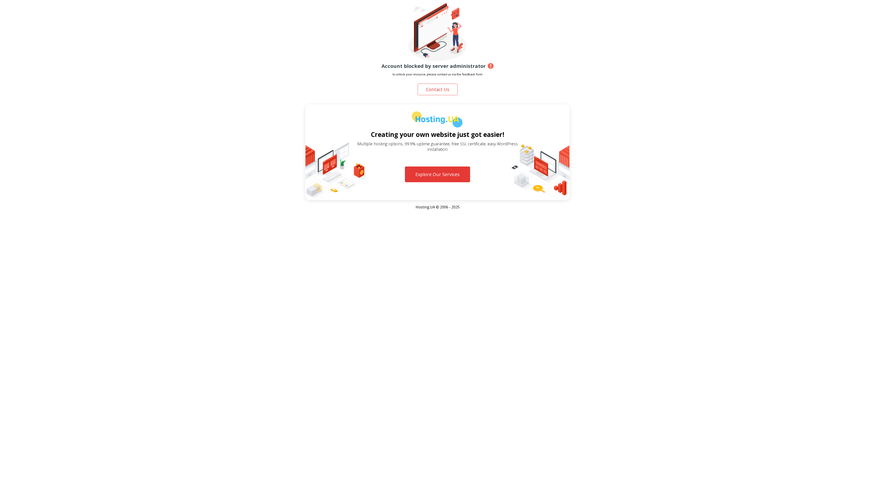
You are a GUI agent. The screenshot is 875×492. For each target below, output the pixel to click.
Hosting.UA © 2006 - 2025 (438, 207)
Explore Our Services (437, 174)
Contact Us (437, 89)
